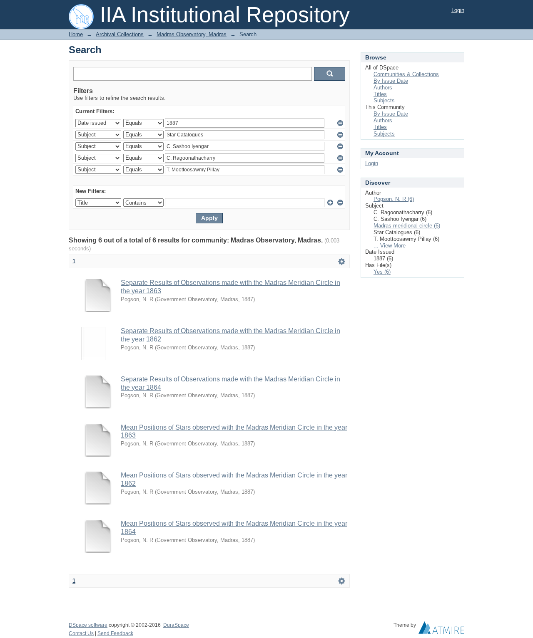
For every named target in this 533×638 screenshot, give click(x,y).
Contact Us (81, 633)
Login (457, 10)
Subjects (384, 100)
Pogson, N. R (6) (394, 199)
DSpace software (88, 625)
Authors (383, 87)
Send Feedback (115, 633)
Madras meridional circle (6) (407, 226)
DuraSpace (176, 625)
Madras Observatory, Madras (192, 34)
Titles (380, 94)
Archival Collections (120, 34)
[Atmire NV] (441, 630)
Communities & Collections (406, 74)
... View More (390, 245)
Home (76, 34)
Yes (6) (382, 272)
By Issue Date (391, 81)
